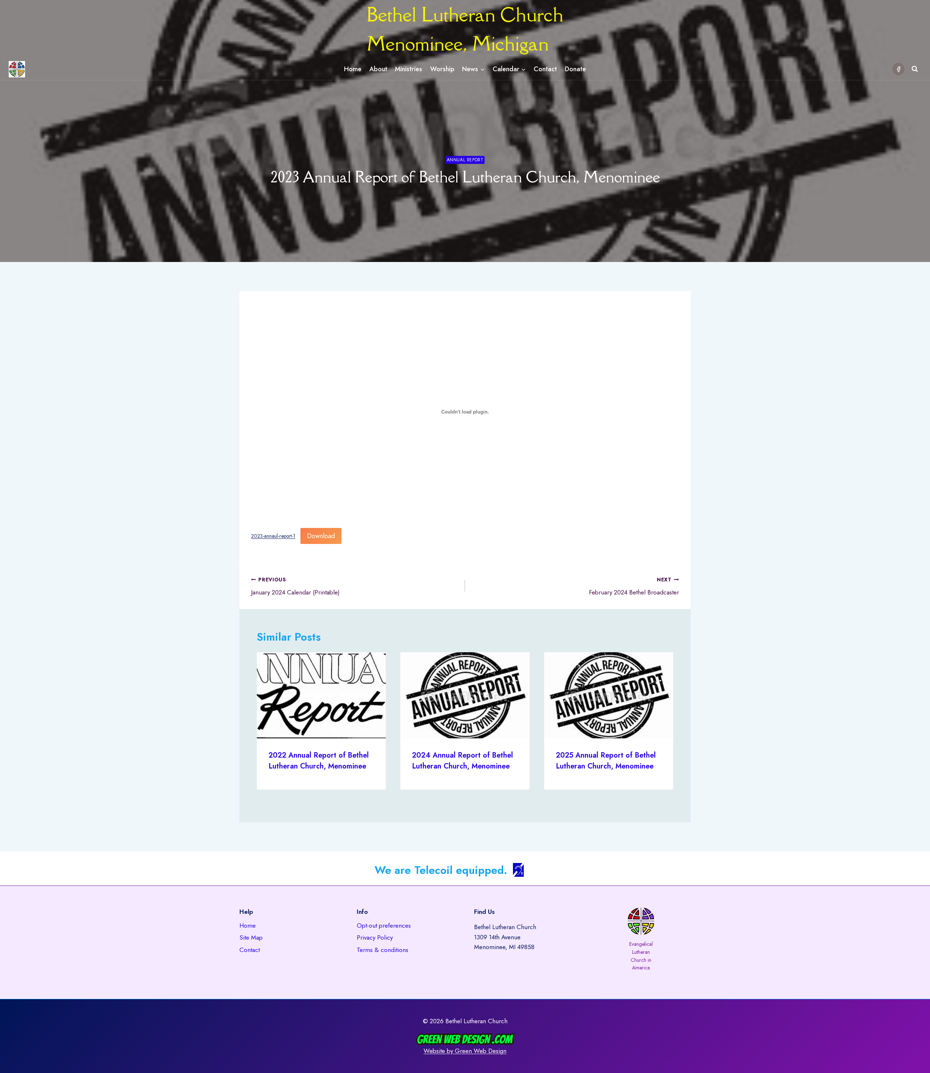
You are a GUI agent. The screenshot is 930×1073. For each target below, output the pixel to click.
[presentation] (321, 695)
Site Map (251, 937)
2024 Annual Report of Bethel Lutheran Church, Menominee (462, 760)
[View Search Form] (914, 69)
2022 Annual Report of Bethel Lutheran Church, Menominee (318, 760)
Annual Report (465, 160)
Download (321, 536)
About (378, 69)
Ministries (408, 69)
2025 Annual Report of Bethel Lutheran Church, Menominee (606, 760)
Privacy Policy (375, 937)
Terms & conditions (382, 949)
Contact (545, 69)
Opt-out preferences (384, 925)
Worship (442, 69)
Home (352, 69)
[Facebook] (898, 69)
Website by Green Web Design (465, 1050)
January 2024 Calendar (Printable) (295, 586)
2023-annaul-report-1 (273, 536)
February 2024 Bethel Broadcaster (634, 586)
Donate (575, 69)
